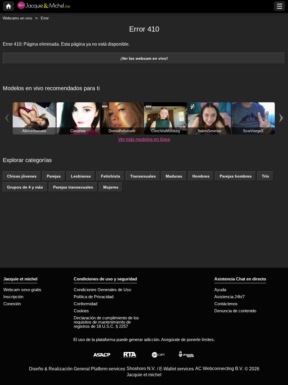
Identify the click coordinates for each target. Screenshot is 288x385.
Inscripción (13, 296)
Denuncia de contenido (235, 310)
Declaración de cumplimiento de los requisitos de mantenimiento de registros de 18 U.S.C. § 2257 (106, 322)
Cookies (81, 310)
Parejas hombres (236, 176)
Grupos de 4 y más (25, 187)
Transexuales (143, 176)
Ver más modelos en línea (144, 139)
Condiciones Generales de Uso (102, 289)
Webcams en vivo (17, 18)
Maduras (174, 176)
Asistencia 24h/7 (229, 296)
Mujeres (110, 187)
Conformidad (85, 303)
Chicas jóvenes (22, 176)
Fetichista (110, 176)
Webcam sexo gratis (22, 289)
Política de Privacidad (93, 296)
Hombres (201, 176)
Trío (265, 176)
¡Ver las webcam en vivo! (144, 58)
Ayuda (220, 289)
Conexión (12, 303)
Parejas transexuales (73, 187)
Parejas (54, 176)
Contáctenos (226, 303)
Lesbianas (81, 176)
